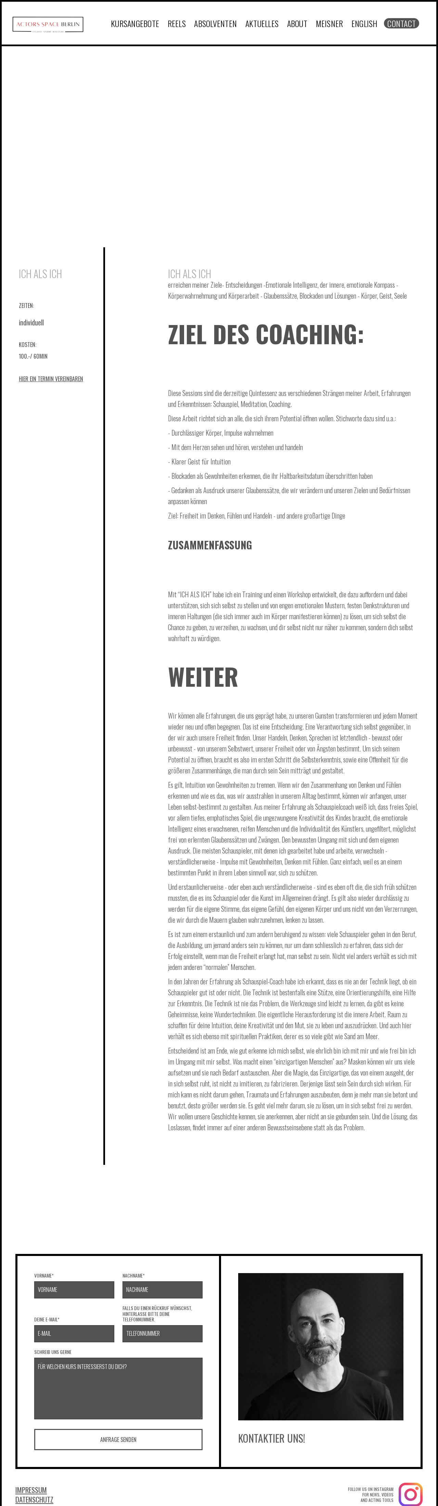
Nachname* (134, 1276)
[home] (48, 23)
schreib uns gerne (53, 1352)
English (364, 23)
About (297, 23)
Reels (177, 23)
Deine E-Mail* (47, 1319)
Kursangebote (135, 23)
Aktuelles (262, 23)
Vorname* (44, 1276)
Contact (401, 23)
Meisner (329, 23)
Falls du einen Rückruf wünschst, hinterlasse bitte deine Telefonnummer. (157, 1313)
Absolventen (215, 23)
